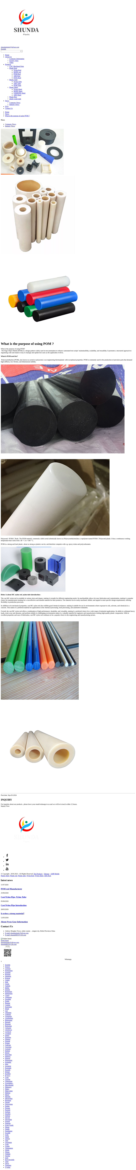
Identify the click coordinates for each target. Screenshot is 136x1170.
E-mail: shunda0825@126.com (15, 935)
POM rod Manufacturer (11, 889)
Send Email (5, 940)
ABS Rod (17, 76)
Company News (14, 103)
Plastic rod (13, 876)
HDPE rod (17, 72)
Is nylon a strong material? (12, 913)
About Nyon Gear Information (14, 922)
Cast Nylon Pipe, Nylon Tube (13, 897)
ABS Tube (17, 83)
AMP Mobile (55, 874)
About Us (8, 57)
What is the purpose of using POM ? (17, 116)
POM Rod (17, 74)
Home (7, 55)
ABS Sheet (17, 95)
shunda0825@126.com (8, 944)
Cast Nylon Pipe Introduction (14, 905)
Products (8, 64)
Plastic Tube (13, 80)
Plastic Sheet (13, 87)
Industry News (14, 104)
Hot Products (38, 874)
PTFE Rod (17, 78)
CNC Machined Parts (16, 66)
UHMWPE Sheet (19, 93)
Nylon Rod (17, 70)
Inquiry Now (5, 806)
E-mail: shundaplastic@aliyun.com (16, 933)
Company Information (16, 59)
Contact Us (9, 108)
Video (11, 62)
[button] (68, 351)
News (7, 101)
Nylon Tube (18, 82)
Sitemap (46, 874)
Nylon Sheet (18, 89)
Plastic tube (22, 876)
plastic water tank (15, 99)
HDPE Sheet (18, 91)
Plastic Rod (13, 68)
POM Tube (17, 85)
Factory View (13, 61)
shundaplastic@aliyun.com (10, 47)
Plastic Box (13, 97)
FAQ (6, 106)
